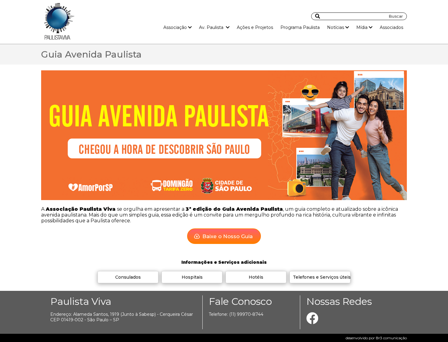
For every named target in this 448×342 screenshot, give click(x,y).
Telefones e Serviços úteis (322, 277)
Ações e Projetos (255, 27)
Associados (391, 27)
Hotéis (256, 277)
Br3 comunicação (391, 338)
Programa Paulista (300, 27)
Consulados (128, 277)
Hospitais (192, 277)
